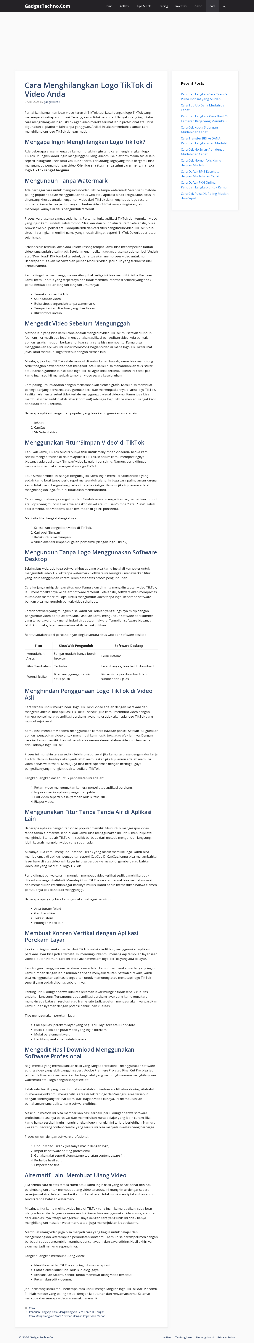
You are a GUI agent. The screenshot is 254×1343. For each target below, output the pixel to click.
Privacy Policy (226, 1337)
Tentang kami (183, 1337)
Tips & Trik (144, 6)
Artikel (167, 1337)
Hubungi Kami (205, 1337)
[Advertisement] (127, 40)
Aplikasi (124, 6)
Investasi (181, 6)
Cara (212, 6)
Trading (163, 6)
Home (108, 6)
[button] (224, 6)
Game (198, 6)
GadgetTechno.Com (47, 6)
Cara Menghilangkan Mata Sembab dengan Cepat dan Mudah (67, 1316)
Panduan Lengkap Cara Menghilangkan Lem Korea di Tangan (67, 1312)
